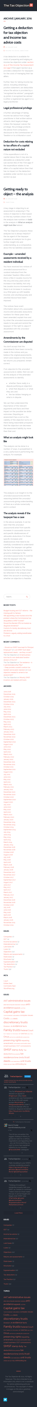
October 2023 (9, 719)
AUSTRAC (23, 1008)
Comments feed (9, 986)
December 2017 (9, 872)
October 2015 (9, 925)
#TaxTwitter (13, 1198)
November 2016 (9, 902)
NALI (31, 1033)
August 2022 (8, 744)
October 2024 (9, 704)
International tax (9, 944)
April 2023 (7, 724)
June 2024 (7, 709)
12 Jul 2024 (25, 1159)
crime (11, 1018)
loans (28, 1033)
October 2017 (9, 877)
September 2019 (10, 830)
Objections (24, 50)
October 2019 (9, 827)
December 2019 (9, 822)
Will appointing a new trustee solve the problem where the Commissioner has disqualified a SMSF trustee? (18, 618)
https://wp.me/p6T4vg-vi (18, 1167)
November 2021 (9, 764)
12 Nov (10, 1130)
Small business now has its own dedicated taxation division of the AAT (17, 657)
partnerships (12, 1037)
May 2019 (7, 837)
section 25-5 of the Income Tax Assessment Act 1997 (18, 65)
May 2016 (7, 912)
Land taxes (8, 947)
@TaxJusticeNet (14, 1150)
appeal (17, 1008)
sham (29, 1043)
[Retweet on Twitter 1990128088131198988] (14, 1116)
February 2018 (9, 867)
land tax (24, 1034)
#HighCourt (13, 1096)
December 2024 (9, 702)
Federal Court (27, 1030)
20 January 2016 (11, 199)
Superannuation (9, 962)
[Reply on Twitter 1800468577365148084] (10, 1208)
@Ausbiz (12, 1169)
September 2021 (10, 769)
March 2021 (8, 784)
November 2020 (9, 794)
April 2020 (7, 812)
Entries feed (8, 983)
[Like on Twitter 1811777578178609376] (18, 1175)
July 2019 (7, 832)
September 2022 (10, 742)
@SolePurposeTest (21, 1172)
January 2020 (8, 820)
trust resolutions (15, 1061)
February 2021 (9, 787)
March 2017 (8, 892)
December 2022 (9, 734)
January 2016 (8, 920)
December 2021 (9, 762)
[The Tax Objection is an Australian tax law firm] (17, 5)
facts (24, 1026)
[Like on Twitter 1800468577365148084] (18, 1208)
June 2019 (7, 835)
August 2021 (8, 772)
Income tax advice (12, 50)
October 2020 (9, 797)
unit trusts (25, 1061)
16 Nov (23, 1087)
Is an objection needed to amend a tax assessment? (17, 672)
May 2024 (7, 712)
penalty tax (19, 1037)
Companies (8, 937)
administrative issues (19, 1000)
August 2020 (8, 802)
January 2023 (8, 732)
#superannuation (15, 1202)
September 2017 (10, 880)
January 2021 (8, 789)
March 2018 (8, 865)
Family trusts (12, 1030)
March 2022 (8, 754)
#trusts (11, 1113)
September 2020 (10, 800)
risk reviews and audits (20, 1043)
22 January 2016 (11, 47)
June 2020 (7, 807)
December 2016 (9, 900)
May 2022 (7, 749)
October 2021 (9, 767)
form (5, 1033)
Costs (6, 1018)
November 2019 (9, 825)
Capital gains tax (14, 1011)
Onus (6, 1036)
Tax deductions (9, 964)
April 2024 (7, 714)
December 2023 (9, 717)
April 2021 (7, 782)
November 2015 (9, 922)
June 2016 (7, 910)
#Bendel (29, 1091)
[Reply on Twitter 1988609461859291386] (10, 1153)
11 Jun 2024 (25, 1181)
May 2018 (7, 860)
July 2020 (7, 805)
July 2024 (7, 707)
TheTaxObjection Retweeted (22, 1122)
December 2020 (9, 792)
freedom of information (12, 1033)
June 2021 (7, 777)
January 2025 (8, 699)
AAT (6, 1000)
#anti (24, 1096)
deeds (15, 1019)
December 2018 (9, 847)
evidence (17, 1026)
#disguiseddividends (16, 1104)
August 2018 (8, 855)
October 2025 (9, 697)
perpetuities (26, 1037)
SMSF (7, 1049)
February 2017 (9, 895)
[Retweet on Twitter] (13, 1122)
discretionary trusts (16, 1022)
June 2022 (7, 747)
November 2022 (9, 737)
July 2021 (7, 774)
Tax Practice (8, 967)
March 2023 (8, 727)
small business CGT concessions (17, 1046)
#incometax (19, 1102)
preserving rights (12, 1040)
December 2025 (9, 694)
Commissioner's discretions (12, 1015)
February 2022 (9, 757)
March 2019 (8, 842)
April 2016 (7, 915)
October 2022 (9, 739)
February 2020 (9, 817)
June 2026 (7, 692)
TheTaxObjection (14, 1087)
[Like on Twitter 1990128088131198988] (18, 1116)
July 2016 (7, 907)
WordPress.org (9, 988)
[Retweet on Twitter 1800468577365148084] (14, 1208)
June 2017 (7, 885)
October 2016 (9, 905)
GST (5, 939)
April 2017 (7, 890)
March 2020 (8, 815)
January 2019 (8, 845)
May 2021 (7, 779)
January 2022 (8, 759)
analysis (23, 1004)
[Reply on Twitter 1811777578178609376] (10, 1175)
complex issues (26, 1015)
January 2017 (8, 897)
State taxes (8, 957)
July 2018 (7, 857)
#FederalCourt (20, 1091)
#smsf (11, 1172)
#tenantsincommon (16, 1205)
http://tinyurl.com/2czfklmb (19, 1111)
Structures (7, 959)
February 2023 (9, 729)
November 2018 (9, 850)
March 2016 (8, 917)
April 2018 (7, 862)
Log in (6, 981)
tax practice (16, 1054)
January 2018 (8, 870)
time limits (19, 1057)
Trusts (6, 969)
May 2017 (7, 887)
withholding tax (20, 1064)
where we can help (9, 1064)
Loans (6, 949)
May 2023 (7, 722)
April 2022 (7, 752)
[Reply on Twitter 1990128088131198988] (10, 1116)
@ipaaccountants (21, 1169)
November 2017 (9, 875)
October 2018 (9, 852)
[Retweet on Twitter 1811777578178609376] (14, 1175)
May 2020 (7, 809)
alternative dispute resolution (12, 1004)
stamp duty (17, 1050)
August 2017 (8, 882)
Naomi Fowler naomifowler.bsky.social (16, 1126)
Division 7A (8, 1026)
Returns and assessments (13, 954)
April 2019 (7, 840)
